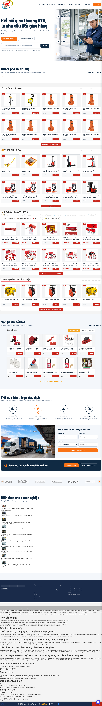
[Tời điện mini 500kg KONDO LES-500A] (30, 291)
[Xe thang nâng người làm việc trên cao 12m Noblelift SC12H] (30, 187)
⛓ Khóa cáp (82, 215)
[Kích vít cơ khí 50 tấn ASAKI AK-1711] (91, 100)
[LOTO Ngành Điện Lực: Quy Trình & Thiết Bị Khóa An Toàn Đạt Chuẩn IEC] (17, 513)
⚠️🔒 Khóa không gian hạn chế (51, 218)
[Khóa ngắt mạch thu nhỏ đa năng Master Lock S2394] (33, 340)
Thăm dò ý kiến (37, 596)
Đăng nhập (87, 4)
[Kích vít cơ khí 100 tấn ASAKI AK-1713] (51, 100)
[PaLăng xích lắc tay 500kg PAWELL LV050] (10, 100)
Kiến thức (77, 4)
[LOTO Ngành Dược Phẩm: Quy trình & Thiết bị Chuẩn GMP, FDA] (17, 526)
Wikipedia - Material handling (7, 669)
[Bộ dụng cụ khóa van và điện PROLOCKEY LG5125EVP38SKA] (10, 255)
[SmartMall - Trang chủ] (7, 4)
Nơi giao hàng (81, 433)
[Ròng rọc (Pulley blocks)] (99, 88)
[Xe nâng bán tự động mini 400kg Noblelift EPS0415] (91, 161)
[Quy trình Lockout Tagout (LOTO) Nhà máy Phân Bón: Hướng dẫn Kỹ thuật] (17, 548)
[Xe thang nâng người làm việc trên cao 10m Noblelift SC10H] (51, 187)
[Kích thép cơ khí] (92, 88)
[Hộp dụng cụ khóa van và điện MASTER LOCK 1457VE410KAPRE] (91, 255)
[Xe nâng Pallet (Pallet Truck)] (76, 150)
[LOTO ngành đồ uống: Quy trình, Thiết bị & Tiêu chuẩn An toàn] (17, 543)
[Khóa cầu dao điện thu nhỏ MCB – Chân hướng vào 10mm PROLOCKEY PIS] (33, 363)
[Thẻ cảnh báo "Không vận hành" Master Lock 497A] (68, 340)
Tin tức (35, 589)
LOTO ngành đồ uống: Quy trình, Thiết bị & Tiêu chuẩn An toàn (17, 546)
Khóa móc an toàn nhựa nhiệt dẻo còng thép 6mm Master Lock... (50, 371)
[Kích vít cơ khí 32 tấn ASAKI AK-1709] (30, 126)
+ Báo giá (19, 353)
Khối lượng (80, 441)
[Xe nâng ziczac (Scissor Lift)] (92, 150)
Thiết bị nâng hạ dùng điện (16, 279)
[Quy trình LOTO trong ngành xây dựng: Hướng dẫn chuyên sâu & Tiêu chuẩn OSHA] (17, 506)
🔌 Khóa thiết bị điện (45, 215)
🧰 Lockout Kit (36, 218)
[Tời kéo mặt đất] (96, 280)
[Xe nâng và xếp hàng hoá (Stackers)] (79, 150)
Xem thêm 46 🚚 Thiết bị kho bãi (50, 206)
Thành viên (36, 592)
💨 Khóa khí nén (58, 215)
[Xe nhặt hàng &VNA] (89, 150)
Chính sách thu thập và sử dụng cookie (84, 610)
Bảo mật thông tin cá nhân (74, 594)
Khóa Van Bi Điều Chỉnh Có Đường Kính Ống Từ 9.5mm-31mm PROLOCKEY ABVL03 (29, 239)
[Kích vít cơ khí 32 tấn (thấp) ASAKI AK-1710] (10, 126)
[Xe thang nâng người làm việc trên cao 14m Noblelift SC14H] (10, 187)
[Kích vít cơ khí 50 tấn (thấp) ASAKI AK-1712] (71, 100)
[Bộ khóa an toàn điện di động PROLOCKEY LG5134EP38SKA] (30, 255)
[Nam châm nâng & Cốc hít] (86, 88)
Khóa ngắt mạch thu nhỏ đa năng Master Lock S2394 (33, 349)
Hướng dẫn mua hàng (56, 585)
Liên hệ (35, 594)
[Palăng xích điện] (82, 280)
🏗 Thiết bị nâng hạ (11, 88)
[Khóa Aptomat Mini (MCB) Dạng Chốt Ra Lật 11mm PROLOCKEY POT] (86, 340)
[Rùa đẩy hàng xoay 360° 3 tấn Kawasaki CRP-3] (10, 161)
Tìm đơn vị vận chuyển (77, 450)
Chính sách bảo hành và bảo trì (75, 589)
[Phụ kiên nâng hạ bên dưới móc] (79, 88)
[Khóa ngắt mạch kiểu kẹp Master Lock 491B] (51, 340)
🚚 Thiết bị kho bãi (11, 150)
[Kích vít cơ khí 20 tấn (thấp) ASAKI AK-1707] (71, 126)
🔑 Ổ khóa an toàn (7, 215)
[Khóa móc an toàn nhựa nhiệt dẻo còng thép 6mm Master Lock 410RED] (51, 363)
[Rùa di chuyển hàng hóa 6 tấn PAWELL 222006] (30, 161)
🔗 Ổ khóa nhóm (19, 215)
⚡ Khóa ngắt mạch (32, 215)
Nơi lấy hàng (61, 433)
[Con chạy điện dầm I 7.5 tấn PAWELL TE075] (91, 291)
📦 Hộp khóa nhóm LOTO (23, 218)
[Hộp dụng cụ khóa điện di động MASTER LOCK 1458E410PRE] (71, 255)
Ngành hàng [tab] (4, 76)
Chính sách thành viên (73, 585)
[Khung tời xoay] (89, 88)
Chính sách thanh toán (73, 587)
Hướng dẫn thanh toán (56, 587)
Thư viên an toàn (37, 598)
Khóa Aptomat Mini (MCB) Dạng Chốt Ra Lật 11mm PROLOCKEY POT (85, 349)
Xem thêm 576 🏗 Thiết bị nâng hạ (50, 144)
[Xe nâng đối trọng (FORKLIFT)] (96, 150)
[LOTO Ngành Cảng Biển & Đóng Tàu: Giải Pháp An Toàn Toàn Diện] (17, 562)
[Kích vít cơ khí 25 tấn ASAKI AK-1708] (51, 126)
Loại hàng (60, 441)
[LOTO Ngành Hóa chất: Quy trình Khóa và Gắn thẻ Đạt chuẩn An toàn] (17, 555)
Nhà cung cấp (51, 4)
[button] (99, 481)
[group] (9, 481)
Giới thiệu (36, 591)
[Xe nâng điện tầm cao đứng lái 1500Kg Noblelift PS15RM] (91, 187)
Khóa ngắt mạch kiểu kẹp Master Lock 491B (49, 349)
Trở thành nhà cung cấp (89, 465)
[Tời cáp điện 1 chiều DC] (92, 280)
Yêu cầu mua (61, 4)
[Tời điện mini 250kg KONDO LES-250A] (51, 291)
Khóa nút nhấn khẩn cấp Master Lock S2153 (14, 371)
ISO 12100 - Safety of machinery (8, 668)
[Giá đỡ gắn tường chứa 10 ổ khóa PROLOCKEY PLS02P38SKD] (91, 229)
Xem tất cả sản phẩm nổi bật (50, 381)
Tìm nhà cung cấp (8, 38)
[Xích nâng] (96, 88)
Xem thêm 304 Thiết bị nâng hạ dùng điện (50, 309)
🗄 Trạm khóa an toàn (8, 218)
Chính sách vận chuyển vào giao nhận (75, 591)
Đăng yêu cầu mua (25, 38)
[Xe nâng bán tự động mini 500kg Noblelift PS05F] (71, 161)
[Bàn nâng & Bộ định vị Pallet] (82, 88)
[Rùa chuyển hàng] (99, 150)
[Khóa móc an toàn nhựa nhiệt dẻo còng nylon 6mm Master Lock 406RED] (68, 363)
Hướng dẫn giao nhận (56, 589)
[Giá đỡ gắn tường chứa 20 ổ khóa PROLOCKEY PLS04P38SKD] (71, 229)
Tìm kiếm (44, 45)
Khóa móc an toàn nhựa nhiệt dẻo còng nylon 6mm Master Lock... (68, 371)
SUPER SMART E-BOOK (39, 587)
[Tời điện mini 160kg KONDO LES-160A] (71, 291)
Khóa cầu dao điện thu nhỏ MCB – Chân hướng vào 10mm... (32, 371)
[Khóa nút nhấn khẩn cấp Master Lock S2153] (15, 363)
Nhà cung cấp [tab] (15, 76)
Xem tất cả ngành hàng (93, 72)
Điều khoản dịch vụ (55, 591)
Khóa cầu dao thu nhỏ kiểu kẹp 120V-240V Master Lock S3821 (14, 349)
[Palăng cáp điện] (86, 280)
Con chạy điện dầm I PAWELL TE (10, 299)
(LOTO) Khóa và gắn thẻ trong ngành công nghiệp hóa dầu (16, 541)
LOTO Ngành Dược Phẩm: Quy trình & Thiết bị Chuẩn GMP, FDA (17, 529)
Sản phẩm (42, 4)
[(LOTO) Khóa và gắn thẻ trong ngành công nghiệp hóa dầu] (17, 538)
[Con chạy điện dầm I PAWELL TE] (10, 291)
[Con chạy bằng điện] (99, 280)
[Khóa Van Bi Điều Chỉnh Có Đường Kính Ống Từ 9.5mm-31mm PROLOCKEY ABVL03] (30, 229)
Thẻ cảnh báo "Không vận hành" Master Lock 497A (67, 349)
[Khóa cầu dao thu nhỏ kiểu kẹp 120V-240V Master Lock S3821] (15, 340)
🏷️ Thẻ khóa (91, 215)
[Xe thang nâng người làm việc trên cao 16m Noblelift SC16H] (71, 187)
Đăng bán (96, 4)
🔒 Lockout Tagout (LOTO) (15, 212)
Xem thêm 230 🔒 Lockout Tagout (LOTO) (50, 273)
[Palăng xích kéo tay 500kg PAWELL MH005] (30, 100)
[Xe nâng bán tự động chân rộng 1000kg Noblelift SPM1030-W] (51, 161)
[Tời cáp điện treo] (89, 280)
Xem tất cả (96, 501)
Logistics (70, 4)
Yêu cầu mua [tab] (25, 76)
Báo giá (16, 113)
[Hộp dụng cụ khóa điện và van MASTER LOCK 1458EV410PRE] (51, 255)
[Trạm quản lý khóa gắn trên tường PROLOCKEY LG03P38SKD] (51, 229)
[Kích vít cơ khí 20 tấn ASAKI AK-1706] (91, 126)
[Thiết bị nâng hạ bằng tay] (76, 88)
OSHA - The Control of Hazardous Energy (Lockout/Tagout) (15, 666)
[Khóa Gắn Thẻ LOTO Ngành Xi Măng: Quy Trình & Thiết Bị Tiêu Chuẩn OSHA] (17, 531)
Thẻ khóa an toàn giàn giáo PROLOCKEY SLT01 (86, 371)
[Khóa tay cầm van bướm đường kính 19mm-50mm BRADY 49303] (10, 229)
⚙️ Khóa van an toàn (70, 215)
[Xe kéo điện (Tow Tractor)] (86, 150)
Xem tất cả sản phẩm (94, 325)
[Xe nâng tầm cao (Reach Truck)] (82, 150)
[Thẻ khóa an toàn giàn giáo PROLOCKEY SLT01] (86, 363)
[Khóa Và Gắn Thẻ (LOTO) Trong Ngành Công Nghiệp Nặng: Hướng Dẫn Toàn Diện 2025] (17, 519)
